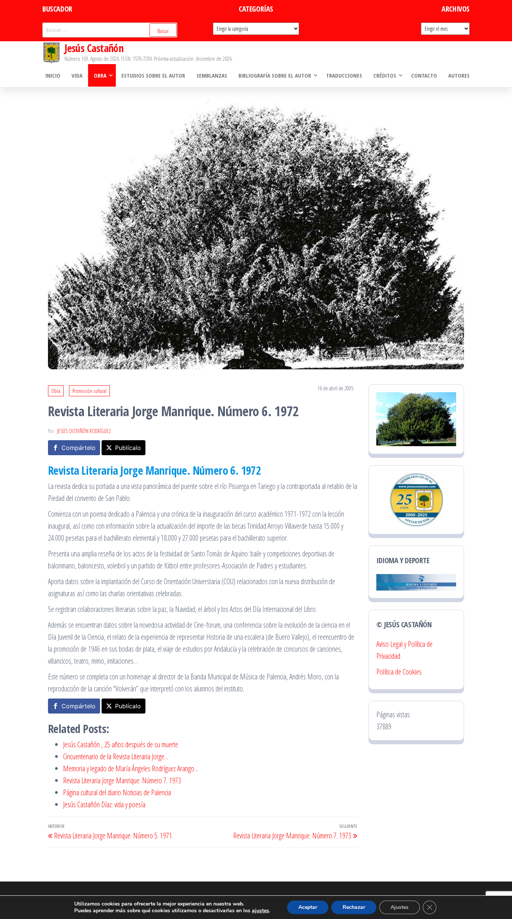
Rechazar (354, 907)
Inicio (52, 75)
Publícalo (128, 447)
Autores (459, 75)
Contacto (424, 75)
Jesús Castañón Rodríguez (84, 431)
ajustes (260, 910)
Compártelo (78, 447)
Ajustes (400, 907)
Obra (100, 75)
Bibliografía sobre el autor (274, 75)
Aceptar (307, 907)
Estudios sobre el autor (153, 75)
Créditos (384, 75)
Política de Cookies (399, 672)
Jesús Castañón (93, 48)
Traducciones (344, 75)
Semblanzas (211, 75)
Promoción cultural (89, 390)
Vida (77, 75)
